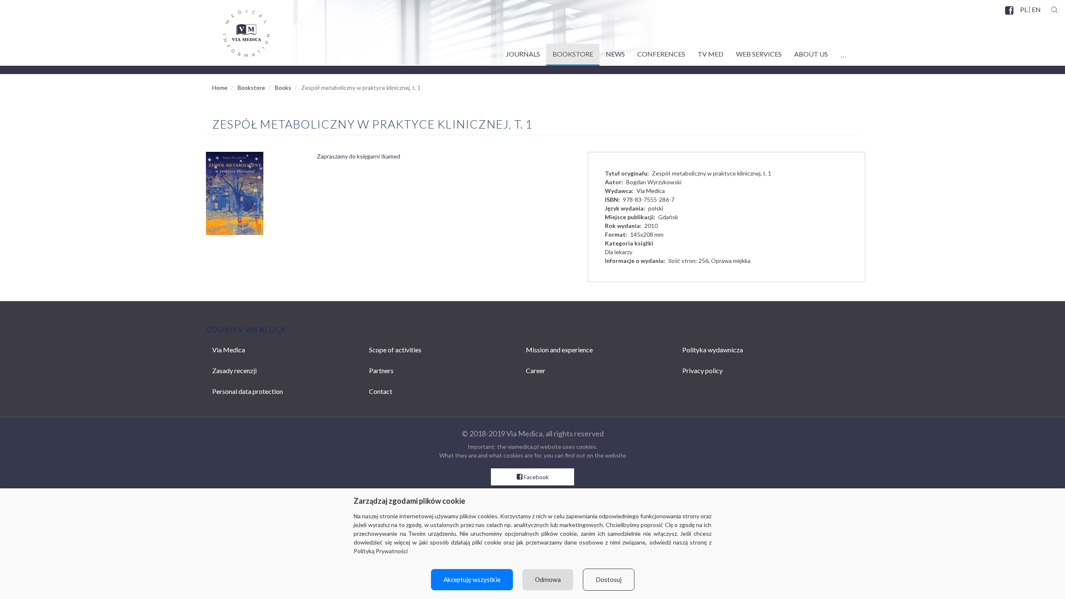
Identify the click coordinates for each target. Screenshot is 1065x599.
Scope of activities (395, 350)
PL (1024, 9)
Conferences (661, 54)
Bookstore (572, 54)
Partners (381, 370)
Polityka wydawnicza (712, 350)
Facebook (1010, 15)
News (615, 54)
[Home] (238, 30)
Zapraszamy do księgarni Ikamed (358, 156)
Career (535, 370)
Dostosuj (609, 579)
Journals (523, 54)
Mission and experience (559, 350)
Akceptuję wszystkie (471, 579)
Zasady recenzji (234, 370)
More (843, 53)
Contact (380, 391)
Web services (759, 54)
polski (655, 208)
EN (1036, 9)
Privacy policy (702, 370)
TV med (710, 54)
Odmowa (548, 579)
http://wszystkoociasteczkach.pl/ (533, 464)
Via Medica (651, 190)
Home (220, 87)
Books (283, 87)
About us (811, 54)
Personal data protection (247, 391)
